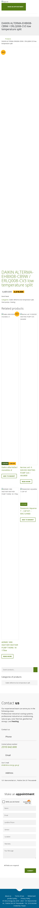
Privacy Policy (25, 898)
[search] (35, 669)
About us (8, 896)
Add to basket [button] (9, 476)
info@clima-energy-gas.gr (10, 765)
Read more (26, 481)
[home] (2, 39)
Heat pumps (5, 302)
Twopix (23, 906)
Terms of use (19, 896)
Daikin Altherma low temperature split (21, 300)
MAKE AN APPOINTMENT (15, 7)
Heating (12, 302)
